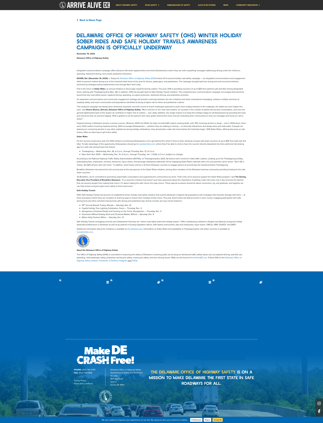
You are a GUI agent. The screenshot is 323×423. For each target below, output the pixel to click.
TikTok (134, 260)
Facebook (103, 260)
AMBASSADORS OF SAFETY (178, 5)
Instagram (122, 260)
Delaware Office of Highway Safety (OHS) (138, 78)
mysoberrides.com (147, 144)
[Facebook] (319, 412)
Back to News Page (91, 20)
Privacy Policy (80, 380)
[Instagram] (319, 404)
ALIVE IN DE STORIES (207, 5)
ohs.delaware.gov (135, 228)
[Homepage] (84, 5)
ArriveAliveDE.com (198, 257)
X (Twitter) (113, 260)
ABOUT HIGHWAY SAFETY (126, 5)
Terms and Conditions (83, 383)
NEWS (225, 5)
